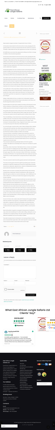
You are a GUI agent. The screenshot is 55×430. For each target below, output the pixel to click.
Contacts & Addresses (25, 389)
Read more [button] (7, 343)
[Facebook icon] (40, 5)
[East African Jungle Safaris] (13, 10)
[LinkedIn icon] (46, 5)
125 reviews (43, 325)
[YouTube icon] (44, 5)
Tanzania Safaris (24, 384)
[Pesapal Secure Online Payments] (44, 365)
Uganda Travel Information (26, 370)
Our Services (23, 365)
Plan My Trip (22, 368)
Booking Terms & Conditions (26, 367)
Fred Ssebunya (14, 37)
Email (16, 280)
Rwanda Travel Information (26, 372)
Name (5, 280)
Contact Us (46, 18)
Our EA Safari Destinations (26, 377)
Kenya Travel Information (26, 373)
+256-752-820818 (19, 1)
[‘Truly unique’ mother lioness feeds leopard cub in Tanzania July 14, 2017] (53, 424)
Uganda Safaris (23, 379)
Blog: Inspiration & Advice (26, 385)
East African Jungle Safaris (45, 44)
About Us (22, 363)
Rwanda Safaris (23, 380)
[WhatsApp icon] (39, 5)
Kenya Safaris (23, 382)
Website (27, 280)
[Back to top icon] (48, 427)
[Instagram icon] (47, 5)
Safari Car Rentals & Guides (26, 387)
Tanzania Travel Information (26, 375)
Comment (6, 264)
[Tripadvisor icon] (49, 5)
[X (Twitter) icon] (42, 5)
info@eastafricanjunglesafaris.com (33, 1)
